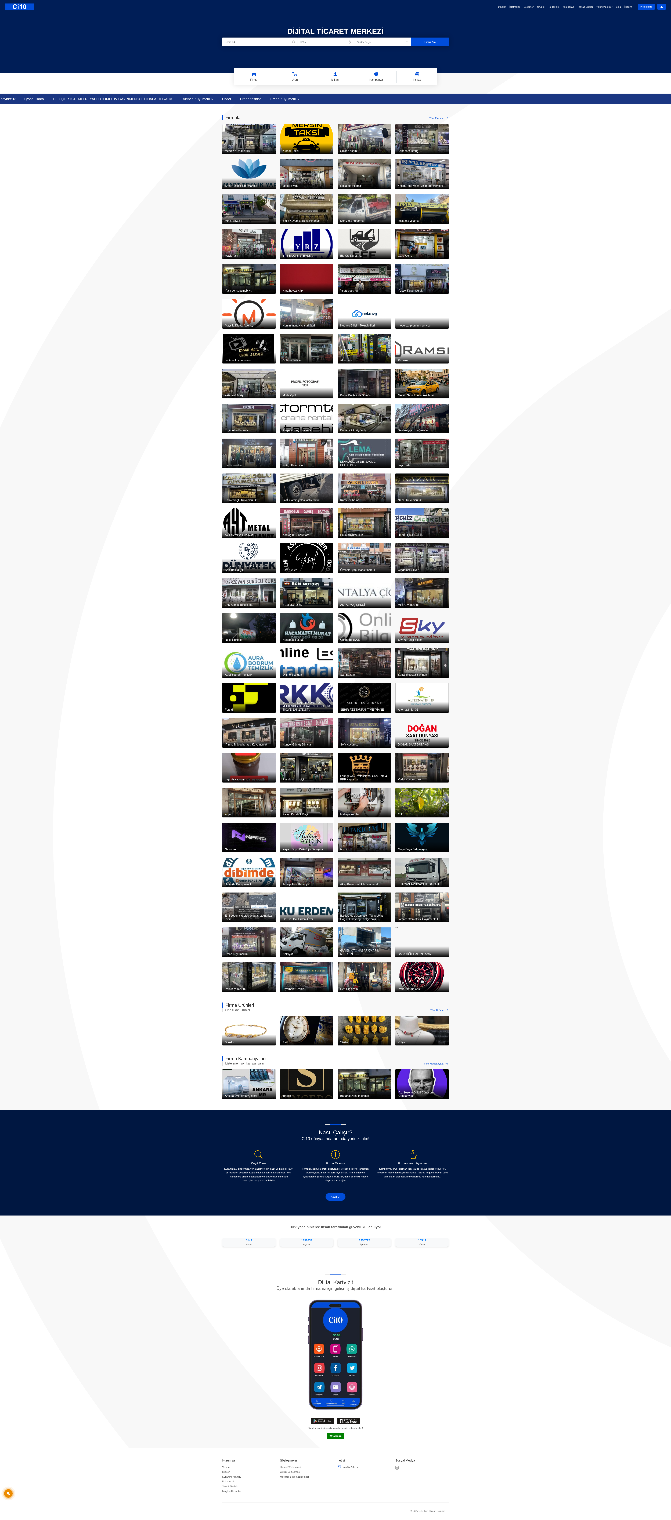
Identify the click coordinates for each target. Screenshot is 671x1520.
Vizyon (226, 1467)
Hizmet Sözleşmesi (290, 1467)
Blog (618, 6)
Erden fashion (313, 99)
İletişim (628, 6)
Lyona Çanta (96, 99)
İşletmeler (514, 6)
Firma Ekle (646, 6)
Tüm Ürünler (437, 1010)
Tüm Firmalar (436, 118)
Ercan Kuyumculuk (347, 99)
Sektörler (529, 6)
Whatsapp (336, 1435)
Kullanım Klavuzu (231, 1476)
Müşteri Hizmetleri (232, 1491)
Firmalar (501, 6)
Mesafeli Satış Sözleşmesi (294, 1476)
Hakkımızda (228, 1481)
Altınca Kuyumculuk (260, 99)
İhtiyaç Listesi (585, 6)
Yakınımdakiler (604, 6)
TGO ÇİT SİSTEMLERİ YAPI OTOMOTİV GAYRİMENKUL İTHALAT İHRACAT (176, 99)
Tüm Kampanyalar (434, 1063)
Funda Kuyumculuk (23, 99)
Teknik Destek (230, 1486)
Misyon (226, 1471)
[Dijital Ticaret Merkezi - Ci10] (19, 6)
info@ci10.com (351, 1467)
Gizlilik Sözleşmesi (290, 1471)
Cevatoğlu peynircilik (62, 99)
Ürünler (541, 6)
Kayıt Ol (335, 1196)
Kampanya (568, 6)
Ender (289, 99)
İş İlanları (554, 6)
